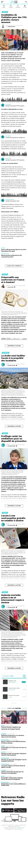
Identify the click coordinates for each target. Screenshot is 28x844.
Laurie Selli (10, 287)
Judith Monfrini (11, 26)
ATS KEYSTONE (11, 365)
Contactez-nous (20, 827)
